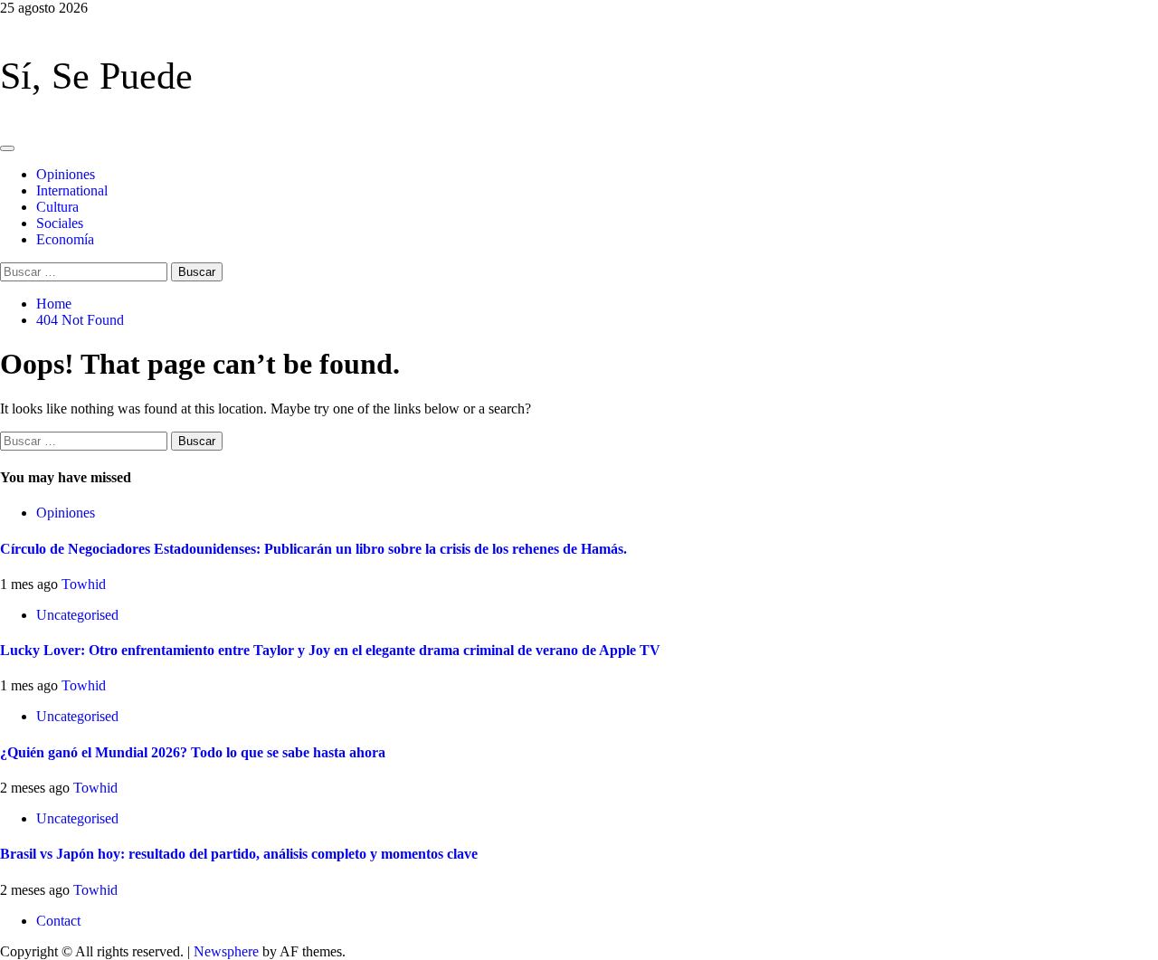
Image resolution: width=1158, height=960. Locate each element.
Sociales (59, 223)
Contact (58, 920)
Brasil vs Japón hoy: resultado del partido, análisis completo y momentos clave (239, 853)
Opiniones (65, 174)
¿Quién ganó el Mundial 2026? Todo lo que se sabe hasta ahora (192, 752)
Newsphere (226, 951)
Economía (65, 239)
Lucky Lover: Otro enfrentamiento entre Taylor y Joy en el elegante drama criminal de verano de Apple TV (330, 650)
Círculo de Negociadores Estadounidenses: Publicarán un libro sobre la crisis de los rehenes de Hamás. (313, 548)
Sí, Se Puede (96, 76)
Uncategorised (77, 615)
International (72, 190)
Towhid (84, 584)
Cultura (57, 206)
